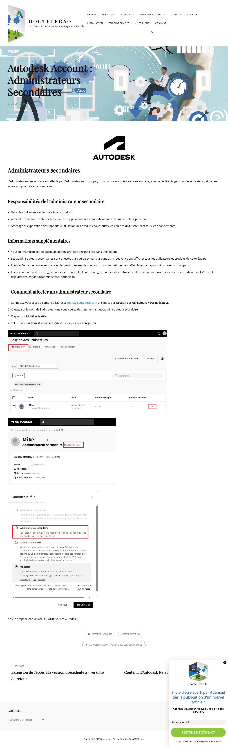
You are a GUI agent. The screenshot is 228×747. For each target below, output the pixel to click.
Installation (95, 23)
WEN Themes (138, 739)
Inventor (107, 14)
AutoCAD (126, 14)
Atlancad (161, 23)
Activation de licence (184, 14)
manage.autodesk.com (82, 302)
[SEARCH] (152, 32)
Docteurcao (50, 21)
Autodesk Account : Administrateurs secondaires (115, 644)
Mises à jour (141, 23)
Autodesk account (151, 14)
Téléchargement (119, 23)
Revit (90, 14)
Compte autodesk (130, 634)
